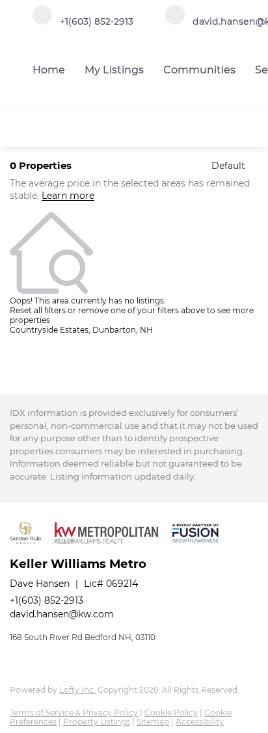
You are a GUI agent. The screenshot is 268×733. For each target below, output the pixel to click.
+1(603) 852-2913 (46, 600)
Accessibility (200, 722)
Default (228, 166)
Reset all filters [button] (38, 310)
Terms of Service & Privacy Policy (74, 712)
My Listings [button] (114, 70)
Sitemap (153, 722)
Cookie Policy (171, 712)
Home (49, 70)
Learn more (68, 196)
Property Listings (96, 722)
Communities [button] (199, 70)
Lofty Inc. (77, 690)
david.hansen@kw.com (62, 614)
